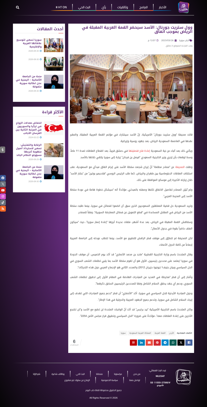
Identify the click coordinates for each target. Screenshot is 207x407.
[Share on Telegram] (165, 342)
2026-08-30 (33, 51)
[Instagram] (3, 196)
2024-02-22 (33, 137)
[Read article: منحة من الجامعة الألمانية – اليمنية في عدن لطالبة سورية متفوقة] (53, 82)
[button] (17, 7)
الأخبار (162, 7)
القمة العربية (160, 333)
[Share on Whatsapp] (173, 342)
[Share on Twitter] (181, 342)
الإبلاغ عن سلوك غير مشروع (77, 380)
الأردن (171, 333)
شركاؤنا (36, 374)
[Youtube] (3, 190)
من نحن (136, 374)
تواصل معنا (134, 380)
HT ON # (61, 7)
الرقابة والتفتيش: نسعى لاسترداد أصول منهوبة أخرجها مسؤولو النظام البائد (29, 150)
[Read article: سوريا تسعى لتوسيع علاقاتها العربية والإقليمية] (53, 45)
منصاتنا (99, 374)
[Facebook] (3, 178)
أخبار (187, 40)
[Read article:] (53, 64)
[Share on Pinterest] (157, 342)
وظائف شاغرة (58, 374)
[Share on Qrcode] (133, 342)
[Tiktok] (3, 202)
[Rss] (3, 209)
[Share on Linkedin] (141, 342)
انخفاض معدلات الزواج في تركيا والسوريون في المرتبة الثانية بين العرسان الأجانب (29, 128)
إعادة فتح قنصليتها (139, 150)
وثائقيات (122, 7)
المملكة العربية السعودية (140, 333)
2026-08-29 (33, 159)
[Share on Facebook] (188, 342)
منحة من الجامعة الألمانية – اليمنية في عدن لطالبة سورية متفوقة (29, 81)
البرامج (143, 7)
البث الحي (84, 7)
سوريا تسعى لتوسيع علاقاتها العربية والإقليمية (29, 43)
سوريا (182, 40)
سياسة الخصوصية (109, 380)
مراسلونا (118, 374)
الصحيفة (180, 167)
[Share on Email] (149, 342)
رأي (104, 7)
